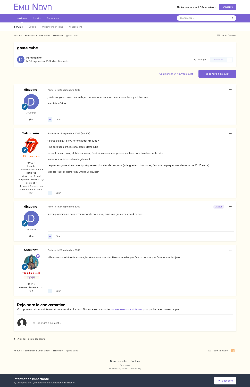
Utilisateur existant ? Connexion (196, 7)
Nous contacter (118, 361)
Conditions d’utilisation (63, 382)
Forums (18, 26)
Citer (58, 119)
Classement (75, 26)
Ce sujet (220, 18)
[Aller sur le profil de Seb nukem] (31, 145)
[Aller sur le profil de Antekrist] (31, 262)
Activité (37, 18)
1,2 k (32, 162)
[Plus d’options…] (230, 90)
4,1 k (32, 284)
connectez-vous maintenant (126, 309)
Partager (201, 59)
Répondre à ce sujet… (48, 322)
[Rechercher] (232, 18)
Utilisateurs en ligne (52, 26)
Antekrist (31, 250)
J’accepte (226, 380)
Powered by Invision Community (125, 368)
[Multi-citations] (50, 119)
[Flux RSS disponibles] (232, 350)
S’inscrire (228, 6)
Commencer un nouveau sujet (176, 73)
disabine (36, 57)
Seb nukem (30, 133)
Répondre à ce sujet (217, 73)
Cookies (135, 361)
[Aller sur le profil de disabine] (20, 59)
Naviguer (22, 18)
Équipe (32, 26)
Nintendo (63, 61)
